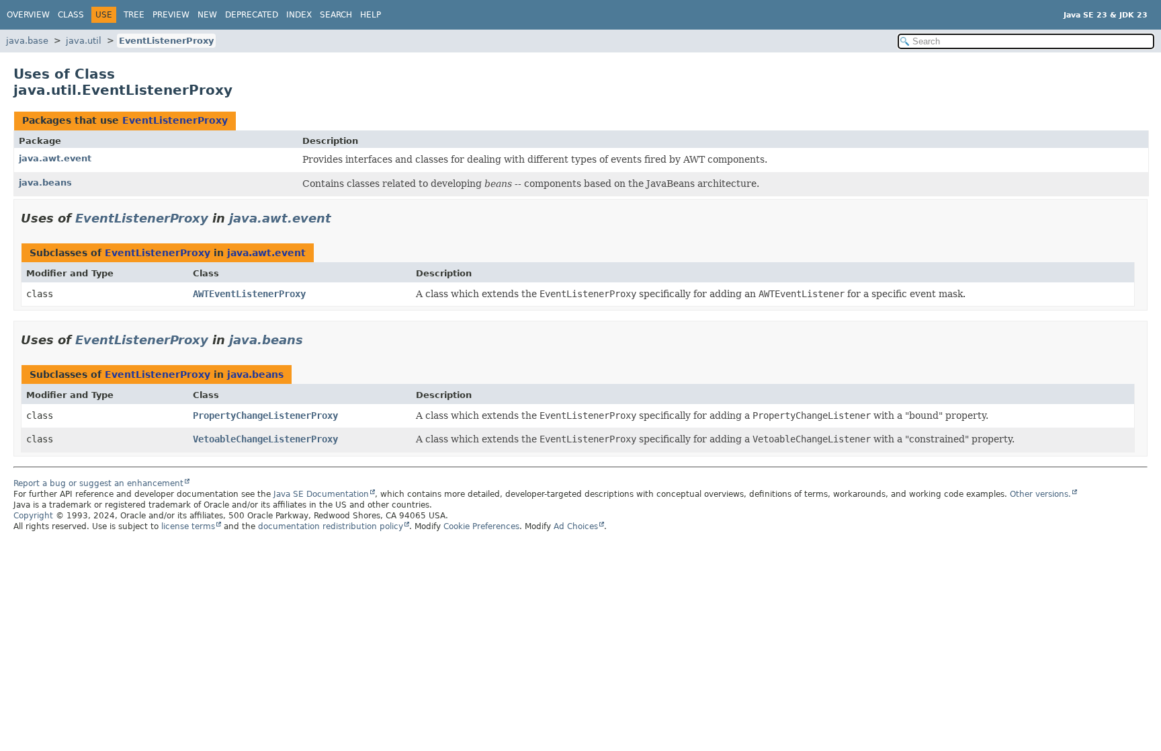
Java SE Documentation (321, 494)
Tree (134, 14)
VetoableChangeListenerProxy (265, 439)
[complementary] (481, 526)
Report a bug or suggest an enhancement (98, 483)
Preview (171, 14)
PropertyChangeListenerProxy (265, 415)
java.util (83, 41)
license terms (188, 526)
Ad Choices (576, 526)
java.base (27, 41)
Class (71, 14)
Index (299, 14)
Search (336, 14)
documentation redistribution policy (330, 526)
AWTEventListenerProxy (249, 293)
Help (370, 14)
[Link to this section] (340, 218)
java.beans (45, 182)
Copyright (33, 515)
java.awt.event (55, 158)
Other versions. (1040, 494)
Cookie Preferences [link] (481, 526)
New (207, 14)
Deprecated (251, 14)
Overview (28, 14)
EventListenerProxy (166, 41)
